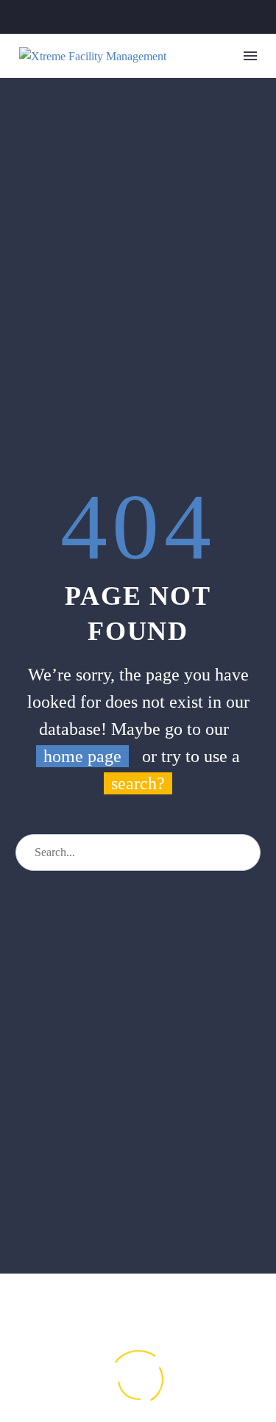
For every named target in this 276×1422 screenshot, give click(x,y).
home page (82, 756)
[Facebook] (115, 17)
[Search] (242, 852)
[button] (227, 56)
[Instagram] (138, 17)
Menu (250, 56)
